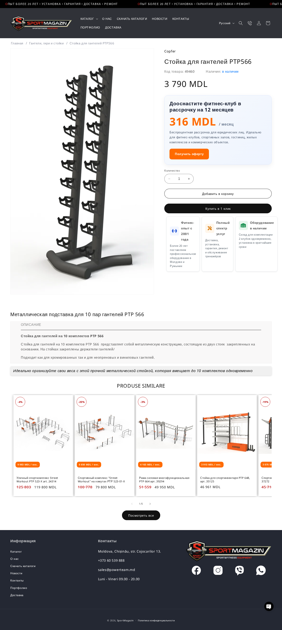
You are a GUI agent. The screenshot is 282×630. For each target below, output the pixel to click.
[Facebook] (196, 571)
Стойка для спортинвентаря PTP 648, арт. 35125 (225, 479)
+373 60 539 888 (111, 560)
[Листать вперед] (150, 503)
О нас (14, 559)
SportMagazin (125, 620)
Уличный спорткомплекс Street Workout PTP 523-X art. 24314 (37, 479)
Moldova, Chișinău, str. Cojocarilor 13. (129, 551)
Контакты (17, 580)
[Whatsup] (261, 571)
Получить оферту (189, 154)
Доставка (17, 595)
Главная (17, 43)
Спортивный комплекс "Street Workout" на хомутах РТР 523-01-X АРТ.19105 (101, 479)
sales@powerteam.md (116, 569)
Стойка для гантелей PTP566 (92, 43)
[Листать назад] (131, 503)
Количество (172, 170)
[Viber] (239, 571)
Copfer (170, 51)
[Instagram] (218, 571)
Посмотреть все (141, 515)
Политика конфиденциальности (156, 620)
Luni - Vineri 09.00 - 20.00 (119, 579)
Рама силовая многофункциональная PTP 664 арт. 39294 (164, 479)
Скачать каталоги (23, 566)
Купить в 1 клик (218, 208)
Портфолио (18, 588)
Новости (16, 573)
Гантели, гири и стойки (46, 43)
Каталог (16, 551)
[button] (89, 18)
